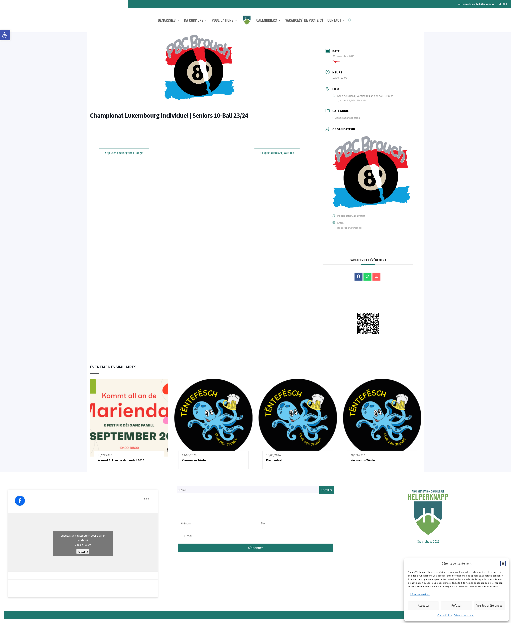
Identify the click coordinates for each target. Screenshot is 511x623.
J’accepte (83, 551)
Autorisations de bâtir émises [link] (476, 4)
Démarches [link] (167, 20)
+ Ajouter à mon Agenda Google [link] (124, 153)
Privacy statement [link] (464, 615)
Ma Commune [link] (193, 20)
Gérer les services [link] (420, 594)
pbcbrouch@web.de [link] (349, 227)
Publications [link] (223, 20)
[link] (5, 35)
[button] (503, 564)
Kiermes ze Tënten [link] (195, 460)
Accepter (423, 605)
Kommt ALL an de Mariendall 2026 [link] (120, 460)
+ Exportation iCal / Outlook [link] (277, 153)
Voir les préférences (489, 605)
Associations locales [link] (347, 118)
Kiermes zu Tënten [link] (363, 460)
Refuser (456, 605)
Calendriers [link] (266, 20)
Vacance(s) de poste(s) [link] (304, 20)
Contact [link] (334, 20)
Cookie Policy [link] (444, 615)
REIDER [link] (503, 4)
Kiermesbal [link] (274, 460)
